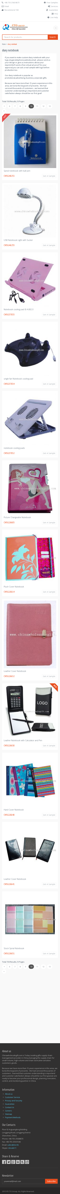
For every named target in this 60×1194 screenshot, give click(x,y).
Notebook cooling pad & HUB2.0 (18, 309)
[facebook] (4, 1162)
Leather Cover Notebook (15, 671)
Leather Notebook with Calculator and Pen (23, 740)
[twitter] (9, 1162)
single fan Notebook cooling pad (18, 378)
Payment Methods (13, 1117)
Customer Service (12, 1097)
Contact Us (9, 1107)
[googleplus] (13, 1162)
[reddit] (27, 1162)
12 (43, 106)
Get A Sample (49, 176)
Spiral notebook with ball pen (17, 170)
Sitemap (8, 1114)
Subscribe (51, 1181)
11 (37, 106)
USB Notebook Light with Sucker (18, 240)
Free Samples (52, 2)
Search (53, 37)
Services (54, 6)
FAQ (56, 13)
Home (4, 44)
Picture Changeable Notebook (17, 517)
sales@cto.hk (13, 1145)
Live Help (54, 17)
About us (9, 1094)
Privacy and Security (13, 1100)
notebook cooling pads (14, 448)
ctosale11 (12, 1148)
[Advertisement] (30, 1007)
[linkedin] (18, 1162)
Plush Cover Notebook (14, 586)
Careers (8, 1110)
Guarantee (53, 10)
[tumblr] (22, 1162)
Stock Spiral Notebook (14, 948)
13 (50, 106)
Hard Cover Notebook (14, 809)
